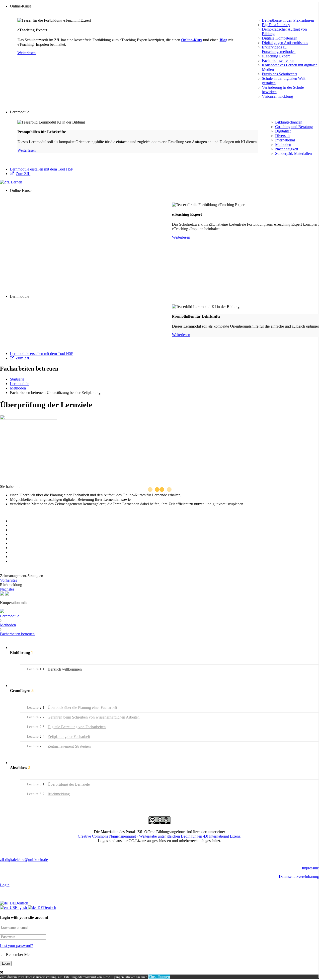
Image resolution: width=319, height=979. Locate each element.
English (21, 907)
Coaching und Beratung (294, 127)
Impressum (310, 868)
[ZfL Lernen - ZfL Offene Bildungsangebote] (11, 182)
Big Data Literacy (276, 25)
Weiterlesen (26, 53)
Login (4, 885)
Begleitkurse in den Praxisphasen (288, 20)
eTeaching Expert (276, 56)
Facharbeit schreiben (278, 60)
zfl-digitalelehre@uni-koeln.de (24, 859)
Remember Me (17, 954)
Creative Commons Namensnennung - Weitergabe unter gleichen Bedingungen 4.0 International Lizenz (159, 836)
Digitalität (283, 131)
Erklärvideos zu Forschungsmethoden (279, 49)
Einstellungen (159, 977)
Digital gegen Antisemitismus (285, 43)
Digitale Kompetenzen (279, 38)
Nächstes (7, 589)
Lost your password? (16, 945)
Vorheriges (8, 580)
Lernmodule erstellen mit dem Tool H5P (41, 169)
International (285, 140)
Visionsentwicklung (277, 96)
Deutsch (21, 903)
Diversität (282, 135)
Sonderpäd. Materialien (293, 153)
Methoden (283, 144)
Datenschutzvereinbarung (299, 876)
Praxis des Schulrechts (279, 74)
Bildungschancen (288, 122)
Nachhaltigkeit (286, 149)
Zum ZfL (23, 173)
